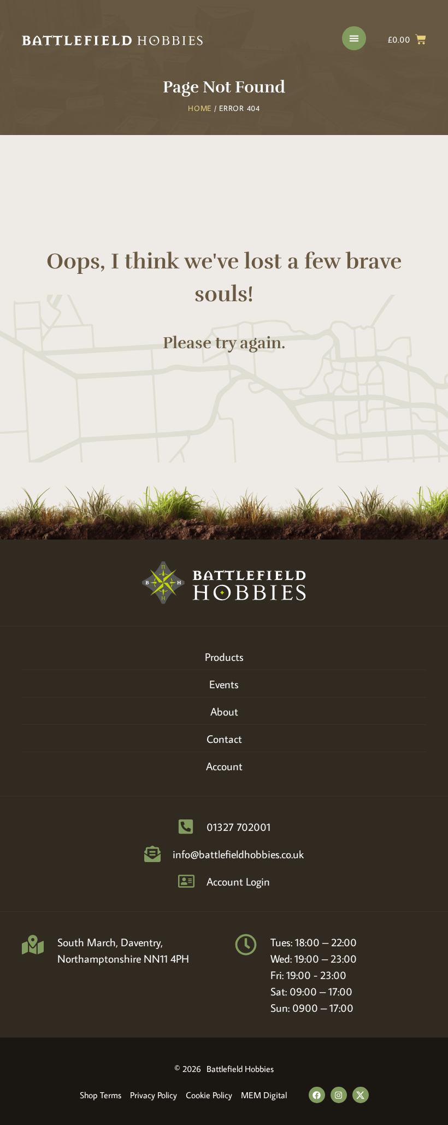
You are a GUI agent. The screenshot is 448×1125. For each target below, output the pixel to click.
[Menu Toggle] (354, 38)
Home (199, 108)
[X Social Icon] (360, 1095)
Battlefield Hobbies (240, 1068)
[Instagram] (339, 1095)
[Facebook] (317, 1095)
